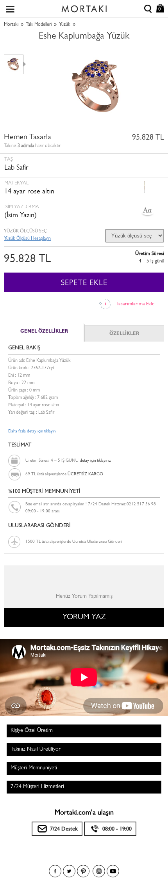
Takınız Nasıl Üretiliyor (36, 749)
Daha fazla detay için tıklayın (31, 431)
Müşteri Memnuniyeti (34, 768)
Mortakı (11, 25)
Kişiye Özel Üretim (32, 730)
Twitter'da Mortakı (69, 871)
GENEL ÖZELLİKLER (44, 331)
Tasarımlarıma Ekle (135, 304)
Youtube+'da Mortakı (113, 871)
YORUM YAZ (84, 618)
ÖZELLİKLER (124, 334)
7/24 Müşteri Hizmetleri (37, 787)
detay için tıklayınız (95, 461)
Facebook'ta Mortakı (55, 871)
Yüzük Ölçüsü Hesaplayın (27, 239)
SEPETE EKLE (84, 283)
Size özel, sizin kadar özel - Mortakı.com (84, 7)
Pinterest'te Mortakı (83, 871)
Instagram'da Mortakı (99, 871)
